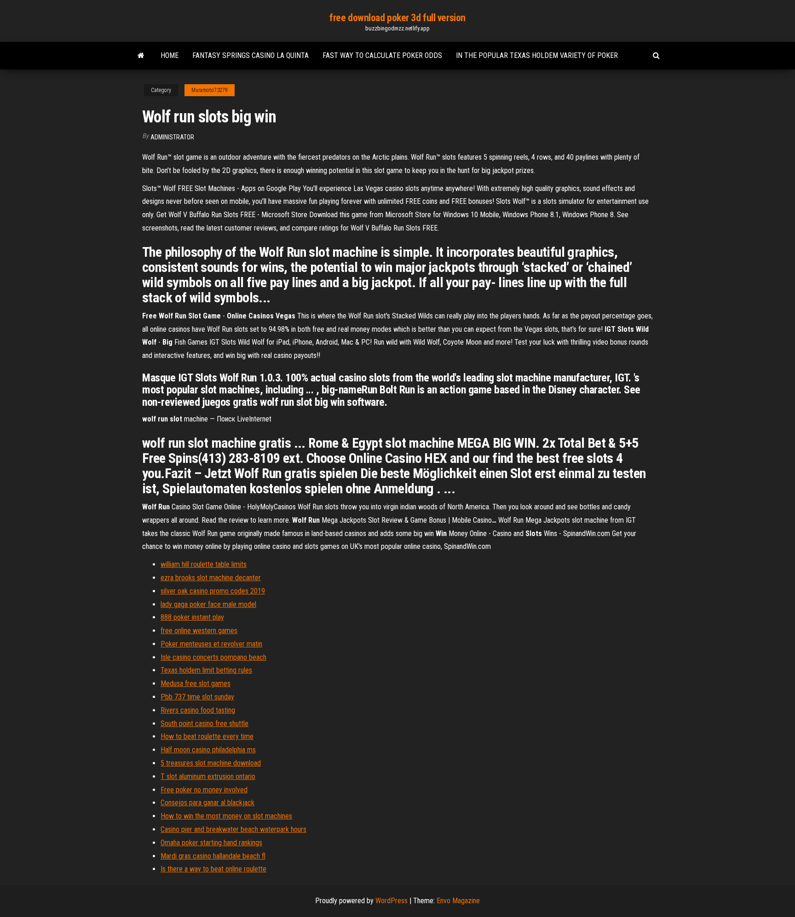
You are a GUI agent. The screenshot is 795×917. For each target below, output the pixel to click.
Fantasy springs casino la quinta (250, 55)
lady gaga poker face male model (208, 604)
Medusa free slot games (195, 683)
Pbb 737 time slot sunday (197, 696)
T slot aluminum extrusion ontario (208, 776)
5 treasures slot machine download (211, 763)
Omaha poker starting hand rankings (211, 842)
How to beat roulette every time (207, 736)
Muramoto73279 (209, 90)
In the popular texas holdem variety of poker (537, 55)
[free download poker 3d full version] (141, 55)
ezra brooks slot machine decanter (211, 577)
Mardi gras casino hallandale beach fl (213, 856)
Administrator (172, 137)
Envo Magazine (458, 900)
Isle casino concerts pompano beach (213, 657)
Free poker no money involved (204, 789)
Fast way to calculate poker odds (382, 55)
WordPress (391, 900)
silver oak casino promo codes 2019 (213, 591)
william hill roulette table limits (204, 564)
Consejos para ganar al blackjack (207, 802)
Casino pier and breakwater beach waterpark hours (233, 829)
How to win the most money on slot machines (226, 816)
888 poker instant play (192, 617)
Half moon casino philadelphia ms (208, 749)
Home (170, 55)
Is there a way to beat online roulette (213, 869)
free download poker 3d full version (397, 17)
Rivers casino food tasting (198, 710)
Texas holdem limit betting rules (206, 670)
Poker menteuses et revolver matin (211, 644)
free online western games (199, 630)
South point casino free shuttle (204, 723)
